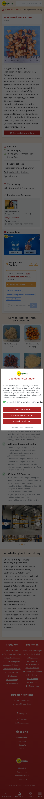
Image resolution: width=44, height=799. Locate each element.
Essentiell (11, 402)
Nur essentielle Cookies (22, 415)
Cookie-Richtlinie (17, 427)
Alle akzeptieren (22, 409)
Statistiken (26, 402)
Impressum (29, 427)
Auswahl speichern (22, 421)
